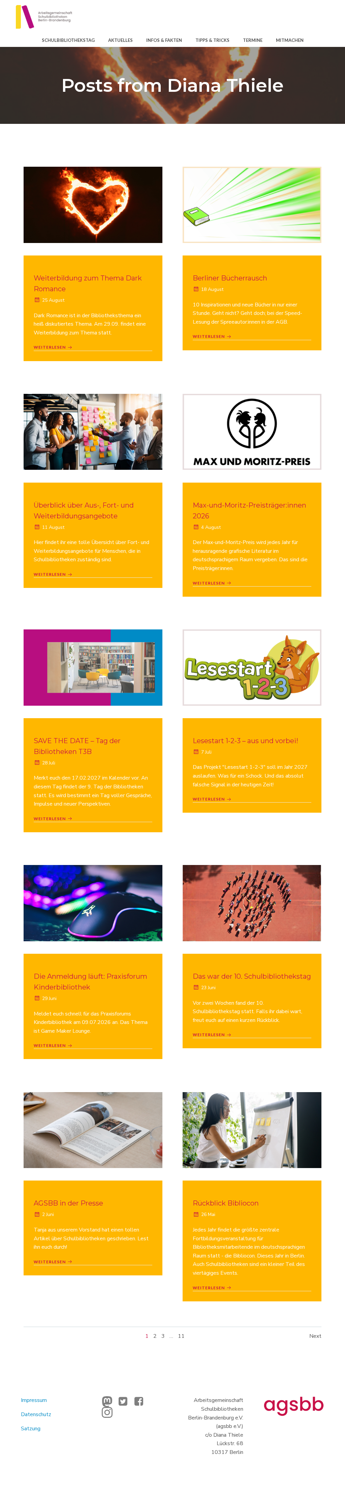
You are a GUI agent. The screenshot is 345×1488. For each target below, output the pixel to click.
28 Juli (48, 763)
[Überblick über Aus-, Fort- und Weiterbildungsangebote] (93, 431)
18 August (212, 289)
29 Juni (49, 998)
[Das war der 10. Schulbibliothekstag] (252, 903)
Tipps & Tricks (212, 40)
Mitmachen (290, 40)
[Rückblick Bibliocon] (252, 1129)
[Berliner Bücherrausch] (252, 204)
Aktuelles (120, 40)
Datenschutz (36, 1414)
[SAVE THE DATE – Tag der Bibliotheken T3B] (93, 667)
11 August (53, 527)
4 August (211, 527)
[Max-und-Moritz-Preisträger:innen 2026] (252, 431)
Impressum (34, 1400)
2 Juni (48, 1214)
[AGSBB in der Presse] (93, 1129)
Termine (252, 40)
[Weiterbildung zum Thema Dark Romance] (93, 204)
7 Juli (206, 752)
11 (181, 1336)
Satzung (30, 1428)
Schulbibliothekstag (68, 40)
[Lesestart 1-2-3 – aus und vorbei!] (252, 667)
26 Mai (208, 1214)
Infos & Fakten (164, 40)
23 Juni (208, 987)
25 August (53, 300)
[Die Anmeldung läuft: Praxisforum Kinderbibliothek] (93, 903)
